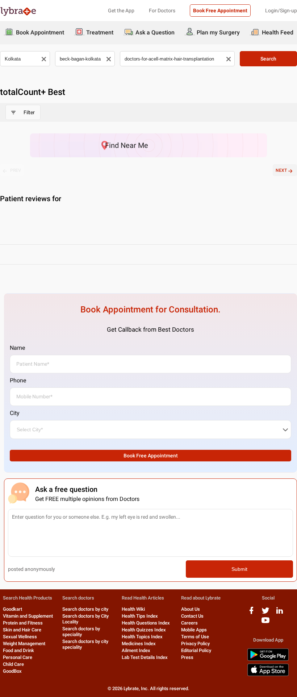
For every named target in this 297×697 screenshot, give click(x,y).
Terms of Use (195, 636)
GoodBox (12, 671)
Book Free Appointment (220, 10)
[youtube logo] (265, 623)
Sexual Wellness (20, 636)
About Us (190, 609)
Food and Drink (18, 650)
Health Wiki (133, 609)
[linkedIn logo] (279, 613)
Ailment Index (136, 650)
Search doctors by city (85, 609)
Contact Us (192, 616)
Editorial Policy (196, 650)
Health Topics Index (142, 636)
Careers (189, 623)
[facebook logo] (251, 613)
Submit (239, 569)
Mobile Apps (194, 629)
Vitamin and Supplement (28, 616)
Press (187, 657)
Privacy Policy (195, 643)
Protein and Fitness (23, 623)
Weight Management (24, 643)
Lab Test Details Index (145, 657)
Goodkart (12, 609)
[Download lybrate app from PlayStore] (268, 659)
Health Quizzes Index (144, 629)
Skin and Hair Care (22, 629)
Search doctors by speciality (81, 631)
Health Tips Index (140, 616)
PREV (15, 170)
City (15, 413)
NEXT (281, 170)
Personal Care (17, 657)
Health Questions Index (146, 623)
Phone (18, 380)
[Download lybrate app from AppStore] (268, 674)
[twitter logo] (265, 613)
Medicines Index (139, 643)
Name (17, 347)
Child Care (13, 664)
